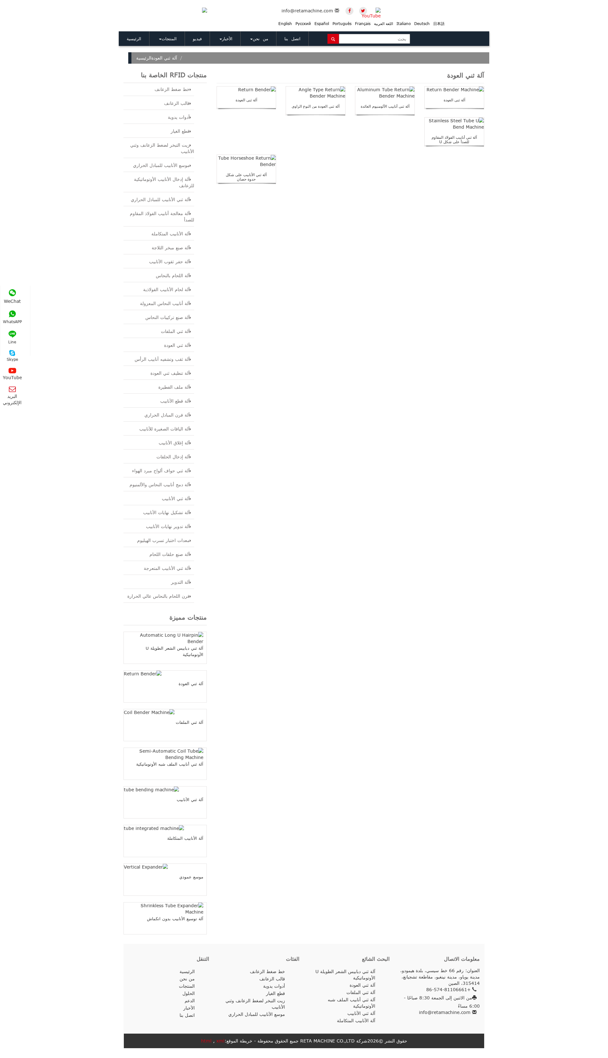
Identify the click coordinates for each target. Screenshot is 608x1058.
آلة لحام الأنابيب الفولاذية (166, 289)
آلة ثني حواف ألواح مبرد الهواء (161, 470)
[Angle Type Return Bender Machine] (315, 92)
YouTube (12, 377)
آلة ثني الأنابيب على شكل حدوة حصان (246, 177)
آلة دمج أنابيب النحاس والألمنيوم (160, 484)
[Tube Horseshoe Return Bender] (246, 161)
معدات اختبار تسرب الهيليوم (163, 540)
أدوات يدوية (179, 117)
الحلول (188, 993)
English (285, 23)
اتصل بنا (292, 38)
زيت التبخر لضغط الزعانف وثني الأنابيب (162, 148)
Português (342, 23)
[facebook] (349, 11)
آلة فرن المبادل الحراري (167, 414)
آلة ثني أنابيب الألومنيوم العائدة (385, 106)
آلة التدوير (180, 582)
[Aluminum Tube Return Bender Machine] (385, 92)
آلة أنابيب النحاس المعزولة (165, 303)
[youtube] (377, 11)
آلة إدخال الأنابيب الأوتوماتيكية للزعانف (164, 182)
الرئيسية (134, 38)
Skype (12, 359)
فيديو (197, 38)
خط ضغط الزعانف (172, 89)
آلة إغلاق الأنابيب (174, 442)
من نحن (260, 38)
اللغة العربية (383, 23)
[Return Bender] (246, 89)
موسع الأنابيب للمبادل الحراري (161, 165)
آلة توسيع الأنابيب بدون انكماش (175, 918)
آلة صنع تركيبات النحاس (167, 317)
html (206, 1040)
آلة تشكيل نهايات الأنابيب (166, 512)
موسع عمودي (191, 876)
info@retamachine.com (307, 10)
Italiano (403, 23)
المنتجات (169, 38)
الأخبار (227, 38)
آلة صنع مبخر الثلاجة (171, 247)
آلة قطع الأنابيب (175, 401)
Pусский (303, 23)
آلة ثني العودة (177, 345)
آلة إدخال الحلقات (173, 456)
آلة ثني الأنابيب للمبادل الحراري (160, 199)
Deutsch (422, 23)
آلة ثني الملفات (175, 331)
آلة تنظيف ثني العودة (170, 373)
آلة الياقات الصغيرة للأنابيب (164, 428)
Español (321, 23)
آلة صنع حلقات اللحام (169, 554)
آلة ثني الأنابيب (176, 498)
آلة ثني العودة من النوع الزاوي (315, 106)
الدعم (190, 1000)
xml (220, 1040)
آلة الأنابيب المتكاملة (170, 233)
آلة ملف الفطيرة (174, 387)
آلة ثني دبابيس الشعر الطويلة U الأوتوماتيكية (345, 974)
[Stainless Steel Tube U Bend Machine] (454, 124)
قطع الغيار (180, 131)
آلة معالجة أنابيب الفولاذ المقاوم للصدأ (162, 216)
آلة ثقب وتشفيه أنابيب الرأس (162, 359)
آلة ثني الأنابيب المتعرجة (167, 568)
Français (362, 23)
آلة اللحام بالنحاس (173, 275)
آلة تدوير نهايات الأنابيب (168, 526)
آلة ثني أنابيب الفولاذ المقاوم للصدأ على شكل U (454, 139)
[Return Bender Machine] (454, 89)
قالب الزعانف (177, 103)
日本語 (439, 23)
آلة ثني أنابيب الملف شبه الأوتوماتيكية (169, 764)
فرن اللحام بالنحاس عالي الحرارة (158, 596)
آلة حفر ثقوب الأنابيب (169, 261)
